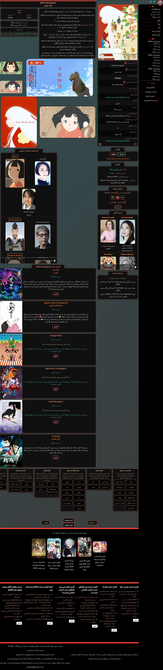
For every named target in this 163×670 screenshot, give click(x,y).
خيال (131, 482)
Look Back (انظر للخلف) (64, 608)
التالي (45, 523)
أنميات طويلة (156, 17)
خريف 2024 (156, 66)
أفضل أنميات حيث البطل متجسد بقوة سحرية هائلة (54, 565)
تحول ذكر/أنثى (131, 503)
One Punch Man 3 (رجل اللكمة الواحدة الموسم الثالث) (107, 594)
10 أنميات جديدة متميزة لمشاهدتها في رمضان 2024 (39, 565)
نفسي (67, 498)
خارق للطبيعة (121, 97)
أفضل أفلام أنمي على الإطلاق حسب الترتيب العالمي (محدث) (67, 590)
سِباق (26, 489)
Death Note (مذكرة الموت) (11, 600)
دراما (128, 97)
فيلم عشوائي (69, 525)
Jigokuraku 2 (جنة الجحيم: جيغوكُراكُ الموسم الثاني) (108, 615)
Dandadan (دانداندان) (129, 603)
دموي (79, 503)
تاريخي (114, 97)
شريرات (79, 508)
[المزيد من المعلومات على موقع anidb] (118, 197)
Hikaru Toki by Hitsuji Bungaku (117, 158)
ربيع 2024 (157, 60)
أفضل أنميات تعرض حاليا (129, 587)
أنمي (10, 34)
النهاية (113, 154)
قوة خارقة (41, 484)
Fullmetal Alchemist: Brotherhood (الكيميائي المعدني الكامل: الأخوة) (87, 605)
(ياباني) (111, 202)
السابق (93, 523)
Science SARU (19, 34)
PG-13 (29, 34)
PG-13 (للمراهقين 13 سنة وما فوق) (118, 141)
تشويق (67, 482)
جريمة (67, 492)
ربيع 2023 (157, 47)
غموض (79, 487)
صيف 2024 (156, 63)
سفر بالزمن (119, 487)
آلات (93, 482)
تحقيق (79, 492)
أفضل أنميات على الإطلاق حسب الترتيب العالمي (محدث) (88, 590)
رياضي (26, 484)
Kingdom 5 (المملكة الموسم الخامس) (38, 619)
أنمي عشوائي (69, 520)
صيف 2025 (156, 77)
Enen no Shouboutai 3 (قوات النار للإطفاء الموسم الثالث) (107, 623)
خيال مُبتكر (131, 508)
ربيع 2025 (157, 74)
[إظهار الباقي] (118, 267)
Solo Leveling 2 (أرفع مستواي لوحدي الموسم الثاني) (107, 607)
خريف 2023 (156, 52)
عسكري (41, 489)
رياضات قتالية (15, 484)
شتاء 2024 (156, 57)
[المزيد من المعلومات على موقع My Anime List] (123, 197)
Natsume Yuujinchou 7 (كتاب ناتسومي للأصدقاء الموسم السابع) (128, 608)
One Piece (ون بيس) (129, 600)
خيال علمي (105, 482)
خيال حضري (119, 482)
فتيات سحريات (119, 503)
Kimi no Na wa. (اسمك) (64, 617)
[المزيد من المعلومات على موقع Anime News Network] (113, 197)
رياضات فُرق (14, 489)
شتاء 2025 (156, 71)
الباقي (136, 620)
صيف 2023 (156, 49)
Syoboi (117, 207)
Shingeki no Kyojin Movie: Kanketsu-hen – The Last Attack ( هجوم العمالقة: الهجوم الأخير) (37, 602)
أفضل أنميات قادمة (109, 587)
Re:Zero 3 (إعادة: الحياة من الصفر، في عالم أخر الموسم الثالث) (127, 594)
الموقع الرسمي (123, 193)
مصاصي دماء (67, 503)
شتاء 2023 (156, 44)
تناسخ (119, 492)
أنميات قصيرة (156, 12)
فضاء (93, 487)
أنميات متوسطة (155, 14)
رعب (79, 498)
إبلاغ (55, 356)
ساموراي (108, 97)
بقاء (67, 487)
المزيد (56, 294)
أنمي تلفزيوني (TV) (115, 169)
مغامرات (131, 487)
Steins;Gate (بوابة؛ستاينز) (87, 611)
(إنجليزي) (120, 202)
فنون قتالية (53, 489)
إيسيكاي (131, 492)
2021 (35, 34)
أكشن (53, 484)
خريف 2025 (156, 79)
